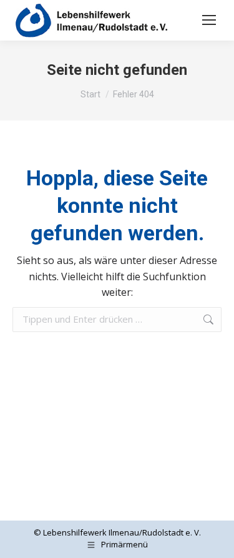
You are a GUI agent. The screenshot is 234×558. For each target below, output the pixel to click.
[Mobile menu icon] (209, 19)
